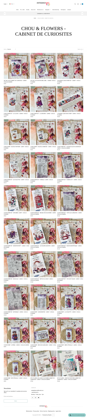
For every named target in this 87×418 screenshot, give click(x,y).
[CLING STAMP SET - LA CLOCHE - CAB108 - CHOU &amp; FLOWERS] (17, 99)
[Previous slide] (5, 13)
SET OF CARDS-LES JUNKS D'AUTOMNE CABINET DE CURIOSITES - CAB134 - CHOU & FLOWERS (42, 378)
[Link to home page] (43, 406)
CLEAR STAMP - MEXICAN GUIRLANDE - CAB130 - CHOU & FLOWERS (43, 345)
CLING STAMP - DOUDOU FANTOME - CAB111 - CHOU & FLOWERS (16, 147)
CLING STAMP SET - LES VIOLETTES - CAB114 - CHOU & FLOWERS (16, 180)
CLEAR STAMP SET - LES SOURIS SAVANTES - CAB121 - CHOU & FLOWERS (42, 246)
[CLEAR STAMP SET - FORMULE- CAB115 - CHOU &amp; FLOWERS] (43, 165)
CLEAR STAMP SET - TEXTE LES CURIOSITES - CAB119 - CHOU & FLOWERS (69, 213)
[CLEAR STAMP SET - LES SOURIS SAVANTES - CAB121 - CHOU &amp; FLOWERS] (43, 231)
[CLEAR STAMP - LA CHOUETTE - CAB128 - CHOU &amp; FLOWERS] (70, 297)
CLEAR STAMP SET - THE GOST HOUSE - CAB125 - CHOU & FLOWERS (70, 279)
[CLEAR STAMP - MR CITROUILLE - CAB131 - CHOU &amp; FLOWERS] (17, 363)
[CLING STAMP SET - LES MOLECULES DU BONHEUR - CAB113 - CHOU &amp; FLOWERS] (70, 132)
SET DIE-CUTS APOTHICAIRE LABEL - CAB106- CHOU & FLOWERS (42, 81)
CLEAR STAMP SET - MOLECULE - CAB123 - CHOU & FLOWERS (15, 279)
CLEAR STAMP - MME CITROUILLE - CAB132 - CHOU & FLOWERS (69, 345)
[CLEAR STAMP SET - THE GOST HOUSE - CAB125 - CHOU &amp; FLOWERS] (70, 264)
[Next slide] (82, 13)
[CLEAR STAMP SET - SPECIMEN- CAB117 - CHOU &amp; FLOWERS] (17, 198)
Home (35, 18)
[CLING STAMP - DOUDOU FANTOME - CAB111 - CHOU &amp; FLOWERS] (17, 132)
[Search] (75, 4)
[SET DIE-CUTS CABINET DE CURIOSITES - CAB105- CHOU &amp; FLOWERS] (17, 66)
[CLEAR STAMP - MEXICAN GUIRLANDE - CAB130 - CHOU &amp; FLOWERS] (43, 330)
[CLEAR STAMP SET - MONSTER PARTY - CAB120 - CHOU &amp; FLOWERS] (17, 231)
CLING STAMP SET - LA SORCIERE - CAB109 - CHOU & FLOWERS (42, 114)
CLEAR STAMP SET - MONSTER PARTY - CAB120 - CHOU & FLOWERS (16, 246)
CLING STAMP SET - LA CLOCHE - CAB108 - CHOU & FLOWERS (15, 114)
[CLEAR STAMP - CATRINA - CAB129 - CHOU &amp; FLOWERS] (17, 330)
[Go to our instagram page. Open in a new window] (35, 397)
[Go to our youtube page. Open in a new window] (38, 397)
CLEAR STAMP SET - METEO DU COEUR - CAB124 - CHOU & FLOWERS (41, 279)
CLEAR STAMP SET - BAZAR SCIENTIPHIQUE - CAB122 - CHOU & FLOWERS (69, 246)
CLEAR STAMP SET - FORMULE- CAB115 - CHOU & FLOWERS (41, 180)
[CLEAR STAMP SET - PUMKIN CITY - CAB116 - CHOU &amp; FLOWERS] (70, 165)
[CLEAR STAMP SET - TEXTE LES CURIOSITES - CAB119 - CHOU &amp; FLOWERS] (70, 198)
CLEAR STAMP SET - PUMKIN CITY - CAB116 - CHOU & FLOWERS (69, 180)
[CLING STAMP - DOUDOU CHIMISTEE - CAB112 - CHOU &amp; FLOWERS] (43, 132)
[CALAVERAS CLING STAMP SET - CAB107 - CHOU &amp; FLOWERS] (70, 66)
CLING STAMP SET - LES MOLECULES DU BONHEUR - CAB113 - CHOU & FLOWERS (69, 147)
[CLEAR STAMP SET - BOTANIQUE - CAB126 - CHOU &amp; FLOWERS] (17, 297)
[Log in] (78, 4)
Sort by (5, 49)
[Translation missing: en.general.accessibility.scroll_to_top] (53, 415)
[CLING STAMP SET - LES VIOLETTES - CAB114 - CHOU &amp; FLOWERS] (17, 165)
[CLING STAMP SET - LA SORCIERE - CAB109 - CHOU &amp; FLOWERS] (43, 99)
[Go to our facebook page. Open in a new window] (32, 397)
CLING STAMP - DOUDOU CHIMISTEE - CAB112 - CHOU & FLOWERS (43, 147)
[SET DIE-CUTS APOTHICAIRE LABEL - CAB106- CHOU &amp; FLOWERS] (43, 66)
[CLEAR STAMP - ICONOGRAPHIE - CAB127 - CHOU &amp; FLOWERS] (43, 297)
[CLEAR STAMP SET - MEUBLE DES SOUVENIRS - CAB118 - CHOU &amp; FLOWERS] (43, 198)
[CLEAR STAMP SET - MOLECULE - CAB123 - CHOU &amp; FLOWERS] (17, 264)
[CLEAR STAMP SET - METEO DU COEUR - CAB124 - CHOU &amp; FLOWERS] (43, 264)
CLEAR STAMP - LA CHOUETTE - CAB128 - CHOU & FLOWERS (68, 312)
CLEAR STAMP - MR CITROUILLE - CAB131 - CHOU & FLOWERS (15, 378)
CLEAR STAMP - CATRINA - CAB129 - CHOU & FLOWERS (16, 345)
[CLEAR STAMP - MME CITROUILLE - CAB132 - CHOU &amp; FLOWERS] (70, 330)
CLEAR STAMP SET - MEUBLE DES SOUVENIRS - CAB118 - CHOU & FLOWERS (43, 213)
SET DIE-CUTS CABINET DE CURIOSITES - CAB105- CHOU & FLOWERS (15, 81)
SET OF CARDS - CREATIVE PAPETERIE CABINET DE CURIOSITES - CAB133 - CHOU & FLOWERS (68, 378)
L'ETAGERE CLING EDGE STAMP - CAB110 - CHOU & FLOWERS (68, 114)
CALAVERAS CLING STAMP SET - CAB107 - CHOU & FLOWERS (68, 81)
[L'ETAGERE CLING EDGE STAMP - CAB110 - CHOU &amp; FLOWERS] (70, 99)
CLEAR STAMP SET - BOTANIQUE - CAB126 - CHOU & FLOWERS (16, 312)
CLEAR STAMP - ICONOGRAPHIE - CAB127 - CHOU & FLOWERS (42, 312)
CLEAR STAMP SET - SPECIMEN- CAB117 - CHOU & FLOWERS (15, 213)
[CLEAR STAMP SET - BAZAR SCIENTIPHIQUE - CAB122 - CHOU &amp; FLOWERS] (70, 231)
